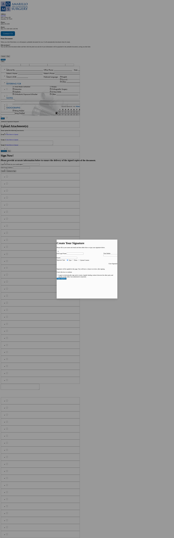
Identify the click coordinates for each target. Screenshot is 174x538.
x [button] (58, 251)
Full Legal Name (61, 253)
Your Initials (106, 253)
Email (58, 258)
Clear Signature (112, 263)
